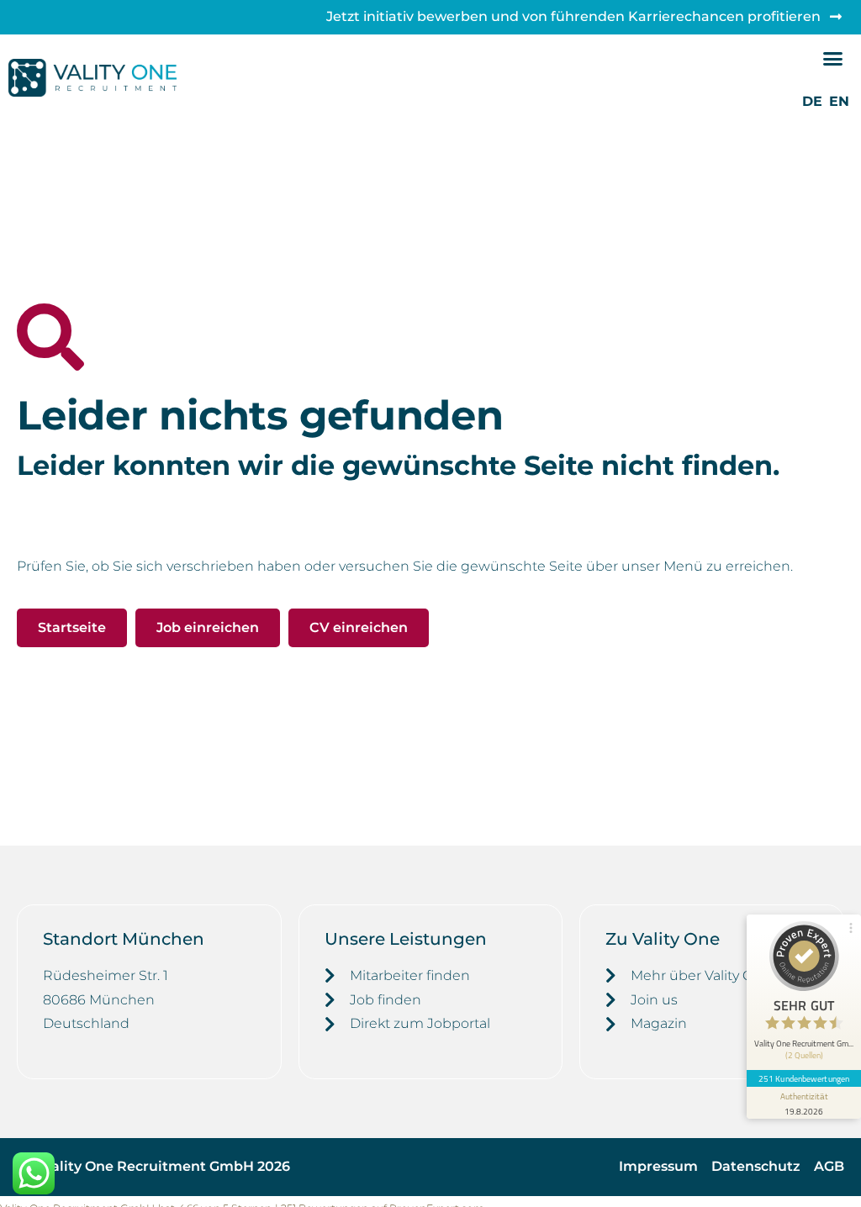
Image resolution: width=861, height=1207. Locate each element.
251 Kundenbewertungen (803, 1078)
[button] (833, 59)
